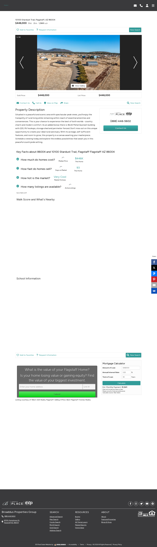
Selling (77, 519)
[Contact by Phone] (141, 5)
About (103, 517)
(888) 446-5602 (120, 121)
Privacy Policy (117, 544)
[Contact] (150, 527)
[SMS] (154, 273)
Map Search (54, 519)
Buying (77, 517)
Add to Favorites (27, 30)
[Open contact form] (135, 5)
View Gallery (80, 86)
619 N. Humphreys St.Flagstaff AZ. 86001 (12, 521)
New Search (135, 30)
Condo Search (55, 522)
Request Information (47, 30)
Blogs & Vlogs (106, 522)
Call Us (38, 103)
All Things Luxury (81, 522)
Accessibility (73, 544)
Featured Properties (108, 519)
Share (66, 103)
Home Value (79, 528)
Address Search (55, 530)
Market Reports (80, 525)
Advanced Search (56, 517)
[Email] (154, 285)
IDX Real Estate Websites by (44, 544)
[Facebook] (154, 262)
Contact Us (25, 103)
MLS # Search (55, 525)
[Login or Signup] (147, 5)
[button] (21, 62)
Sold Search (54, 528)
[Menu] (153, 5)
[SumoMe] (154, 291)
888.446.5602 (9, 516)
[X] (154, 268)
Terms (82, 544)
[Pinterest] (154, 279)
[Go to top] (151, 532)
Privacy (89, 544)
